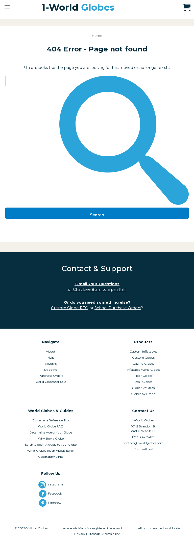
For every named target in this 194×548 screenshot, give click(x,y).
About (50, 351)
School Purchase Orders (117, 307)
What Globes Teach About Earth (50, 450)
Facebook (55, 493)
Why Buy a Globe (51, 438)
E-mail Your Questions (97, 283)
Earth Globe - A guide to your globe (51, 444)
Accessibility (111, 534)
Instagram (55, 484)
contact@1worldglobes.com (143, 443)
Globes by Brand (143, 394)
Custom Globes (143, 357)
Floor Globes (143, 376)
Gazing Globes (143, 363)
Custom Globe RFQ (69, 307)
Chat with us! (143, 449)
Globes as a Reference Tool (50, 420)
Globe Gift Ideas (143, 388)
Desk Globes (143, 382)
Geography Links (50, 456)
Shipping (50, 369)
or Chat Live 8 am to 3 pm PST (97, 289)
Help (50, 357)
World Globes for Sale (50, 382)
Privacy (79, 534)
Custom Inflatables (143, 351)
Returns (51, 363)
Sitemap (94, 534)
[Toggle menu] (7, 7)
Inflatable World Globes (143, 369)
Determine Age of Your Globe (51, 432)
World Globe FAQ (50, 426)
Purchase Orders (51, 376)
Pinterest (55, 502)
